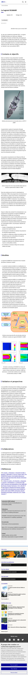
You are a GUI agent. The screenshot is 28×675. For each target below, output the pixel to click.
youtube (18, 639)
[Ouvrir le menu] (25, 2)
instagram (9, 639)
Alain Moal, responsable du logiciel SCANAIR (12, 536)
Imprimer (9, 15)
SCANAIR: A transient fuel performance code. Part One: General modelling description (13, 511)
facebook (14, 639)
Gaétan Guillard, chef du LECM (9, 535)
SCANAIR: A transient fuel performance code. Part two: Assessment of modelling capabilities (13, 516)
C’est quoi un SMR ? (5, 558)
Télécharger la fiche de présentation (10, 524)
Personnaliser (14, 672)
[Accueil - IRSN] (4, 2)
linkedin (5, 639)
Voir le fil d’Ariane (4, 5)
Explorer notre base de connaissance (8, 579)
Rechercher (22, 2)
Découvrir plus (4, 631)
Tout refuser (14, 669)
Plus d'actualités (4, 599)
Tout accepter (14, 665)
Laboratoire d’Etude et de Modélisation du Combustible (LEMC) (12, 503)
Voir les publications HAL (6, 564)
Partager (18, 15)
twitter (22, 639)
